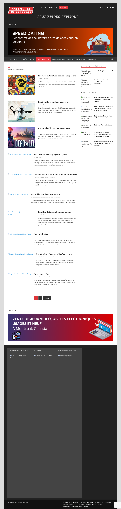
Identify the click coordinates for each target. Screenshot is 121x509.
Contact (86, 506)
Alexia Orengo (43, 105)
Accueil (43, 7)
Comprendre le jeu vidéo (61, 59)
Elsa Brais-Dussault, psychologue (41, 197)
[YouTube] (113, 8)
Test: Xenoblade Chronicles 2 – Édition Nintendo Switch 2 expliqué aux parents (103, 108)
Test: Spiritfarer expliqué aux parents (54, 102)
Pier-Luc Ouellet (44, 78)
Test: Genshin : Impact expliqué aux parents (54, 254)
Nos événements (26, 59)
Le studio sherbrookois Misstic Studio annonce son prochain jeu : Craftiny (102, 134)
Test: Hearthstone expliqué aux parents (54, 212)
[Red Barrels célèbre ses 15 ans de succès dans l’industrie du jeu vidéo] (87, 142)
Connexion (53, 7)
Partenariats (81, 504)
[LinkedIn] (110, 8)
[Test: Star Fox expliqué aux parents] (87, 125)
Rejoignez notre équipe (69, 504)
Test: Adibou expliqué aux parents (45, 194)
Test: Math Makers (42, 234)
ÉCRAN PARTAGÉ (23, 502)
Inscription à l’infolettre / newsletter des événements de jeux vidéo (103, 82)
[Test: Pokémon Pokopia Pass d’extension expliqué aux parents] (87, 97)
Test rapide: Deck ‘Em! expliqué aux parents (57, 76)
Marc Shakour (43, 131)
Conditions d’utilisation (86, 502)
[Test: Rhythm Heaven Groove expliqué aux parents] (87, 116)
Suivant (46, 298)
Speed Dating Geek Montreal (103, 71)
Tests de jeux (42, 59)
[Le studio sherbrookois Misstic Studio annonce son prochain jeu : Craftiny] (87, 132)
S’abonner (63, 7)
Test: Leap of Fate (41, 274)
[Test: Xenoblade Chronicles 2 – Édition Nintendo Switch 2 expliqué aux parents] (87, 107)
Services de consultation (86, 59)
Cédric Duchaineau (45, 214)
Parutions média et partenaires (94, 504)
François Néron (39, 157)
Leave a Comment (52, 131)
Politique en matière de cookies (103, 502)
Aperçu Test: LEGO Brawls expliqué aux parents (56, 174)
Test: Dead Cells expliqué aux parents (54, 128)
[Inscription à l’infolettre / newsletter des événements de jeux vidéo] (87, 80)
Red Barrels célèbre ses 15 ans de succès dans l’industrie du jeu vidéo (103, 143)
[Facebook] (107, 8)
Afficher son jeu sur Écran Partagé (72, 506)
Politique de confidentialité (70, 502)
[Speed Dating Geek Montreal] (87, 71)
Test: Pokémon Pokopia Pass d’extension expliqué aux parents (103, 99)
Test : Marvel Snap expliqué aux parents (51, 154)
